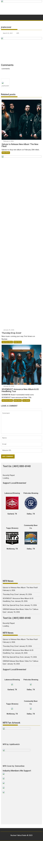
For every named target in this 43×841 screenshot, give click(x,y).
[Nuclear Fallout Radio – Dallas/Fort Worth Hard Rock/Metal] (21, 2)
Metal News (5, 152)
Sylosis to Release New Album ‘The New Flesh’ (20, 588)
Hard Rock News (7, 342)
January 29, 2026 (8, 330)
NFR (18, 33)
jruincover (5, 86)
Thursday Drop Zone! (11, 594)
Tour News (26, 400)
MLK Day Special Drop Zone (13, 605)
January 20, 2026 (8, 386)
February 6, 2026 (8, 141)
